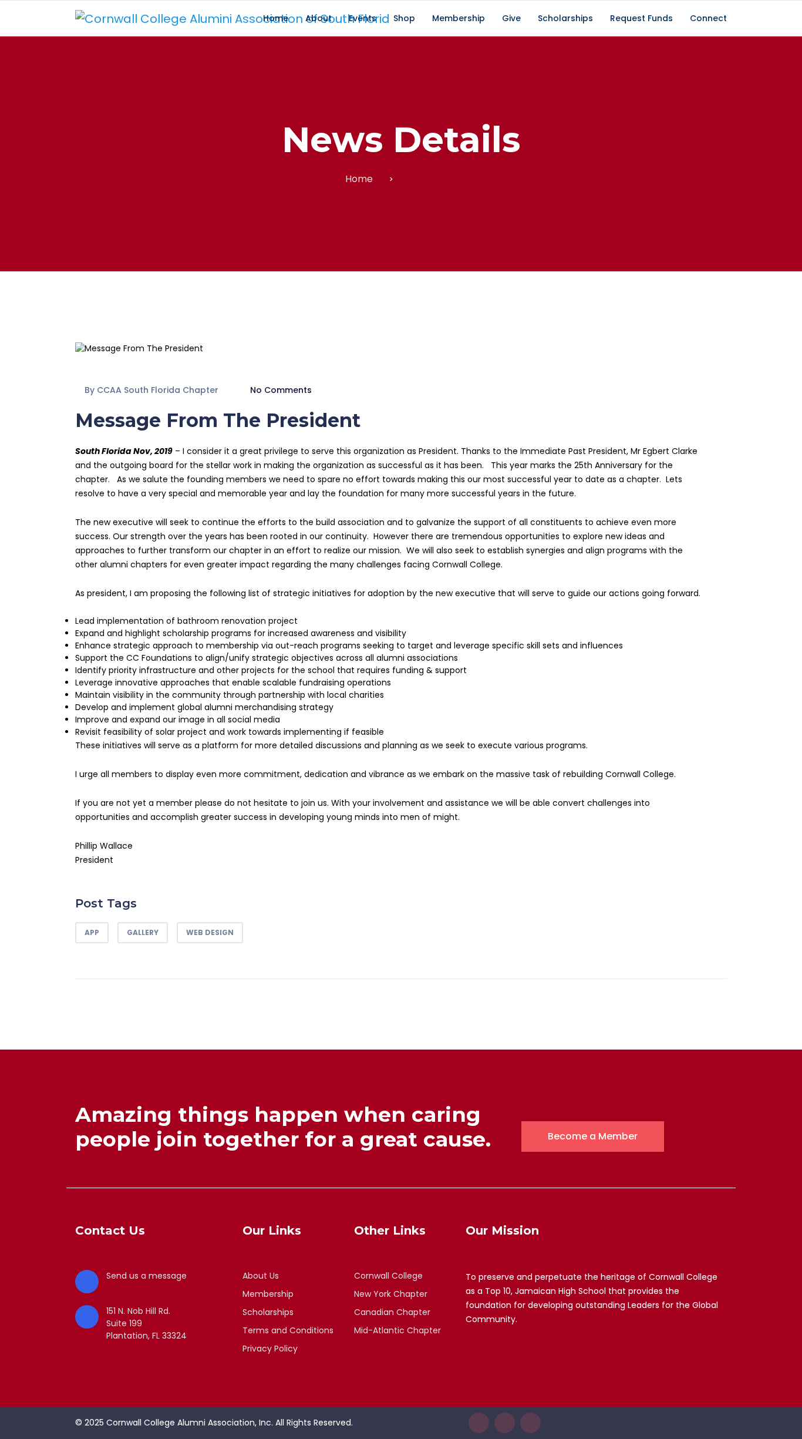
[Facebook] (479, 1423)
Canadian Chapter (392, 1312)
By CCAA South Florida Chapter (151, 390)
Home (359, 179)
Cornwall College (388, 1276)
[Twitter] (504, 1423)
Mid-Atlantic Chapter (397, 1330)
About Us (260, 1276)
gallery (143, 932)
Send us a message (146, 1276)
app (92, 932)
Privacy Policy (270, 1348)
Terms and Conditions (287, 1330)
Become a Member (593, 1136)
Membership (268, 1294)
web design (210, 932)
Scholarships (268, 1312)
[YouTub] (530, 1423)
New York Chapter (390, 1294)
